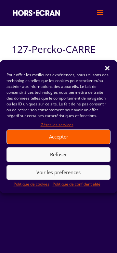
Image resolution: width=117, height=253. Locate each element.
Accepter (58, 137)
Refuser (58, 154)
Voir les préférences (58, 172)
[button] (107, 68)
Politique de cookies (31, 184)
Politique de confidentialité (76, 184)
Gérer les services (57, 124)
